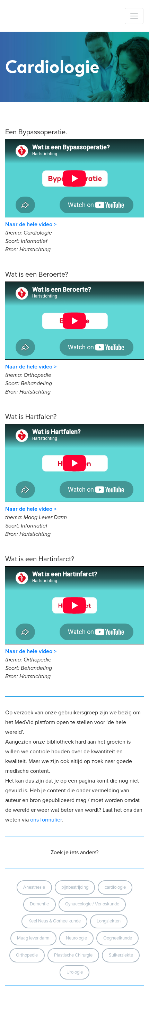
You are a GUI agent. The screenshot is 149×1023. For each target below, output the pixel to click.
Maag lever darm (33, 938)
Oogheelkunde (117, 938)
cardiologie (115, 887)
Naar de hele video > (30, 224)
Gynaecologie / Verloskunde (92, 904)
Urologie (75, 972)
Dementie (39, 904)
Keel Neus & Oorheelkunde (54, 921)
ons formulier (46, 819)
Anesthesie (34, 887)
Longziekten (109, 921)
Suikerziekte (121, 955)
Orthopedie (27, 955)
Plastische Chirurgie (73, 955)
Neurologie (76, 938)
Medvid (40, 16)
